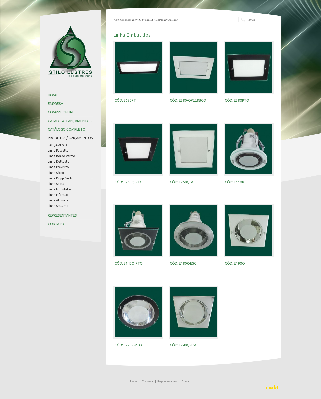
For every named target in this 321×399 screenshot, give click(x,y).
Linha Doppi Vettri (60, 178)
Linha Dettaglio (59, 161)
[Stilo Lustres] (72, 78)
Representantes (167, 381)
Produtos (147, 19)
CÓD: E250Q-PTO (129, 182)
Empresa (147, 381)
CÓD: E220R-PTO (128, 345)
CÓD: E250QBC (182, 182)
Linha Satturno (58, 205)
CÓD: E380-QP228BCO (188, 100)
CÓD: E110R (234, 182)
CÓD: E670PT (125, 100)
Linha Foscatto (58, 150)
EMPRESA (55, 103)
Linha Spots (56, 183)
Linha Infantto (58, 194)
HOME (53, 95)
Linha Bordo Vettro (61, 156)
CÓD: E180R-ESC (183, 263)
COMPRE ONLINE (61, 112)
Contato (186, 381)
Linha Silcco (56, 172)
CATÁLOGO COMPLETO (66, 129)
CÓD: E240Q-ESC (183, 345)
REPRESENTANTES (62, 215)
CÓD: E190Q (235, 263)
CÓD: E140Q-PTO (129, 263)
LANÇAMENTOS (59, 145)
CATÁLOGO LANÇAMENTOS (70, 121)
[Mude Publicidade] (272, 388)
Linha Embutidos (59, 189)
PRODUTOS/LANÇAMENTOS (70, 138)
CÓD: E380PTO (237, 100)
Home (136, 19)
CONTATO (56, 224)
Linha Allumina (58, 200)
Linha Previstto (58, 167)
